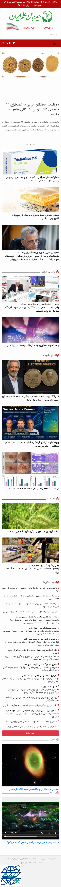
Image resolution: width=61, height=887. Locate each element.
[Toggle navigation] (55, 43)
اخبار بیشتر (30, 733)
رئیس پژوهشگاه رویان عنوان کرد (31, 631)
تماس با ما (38, 5)
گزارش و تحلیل (48, 272)
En (19, 5)
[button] (34, 144)
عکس (53, 740)
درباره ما (26, 5)
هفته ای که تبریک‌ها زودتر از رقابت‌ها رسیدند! (32, 308)
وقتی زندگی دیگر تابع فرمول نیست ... (32, 569)
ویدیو (53, 793)
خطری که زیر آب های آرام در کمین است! (31, 667)
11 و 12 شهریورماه (33, 689)
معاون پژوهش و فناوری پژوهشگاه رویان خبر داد (33, 619)
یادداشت (51, 499)
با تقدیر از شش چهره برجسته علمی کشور (32, 642)
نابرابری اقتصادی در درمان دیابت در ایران (30, 678)
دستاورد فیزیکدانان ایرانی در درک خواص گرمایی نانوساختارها (32, 713)
